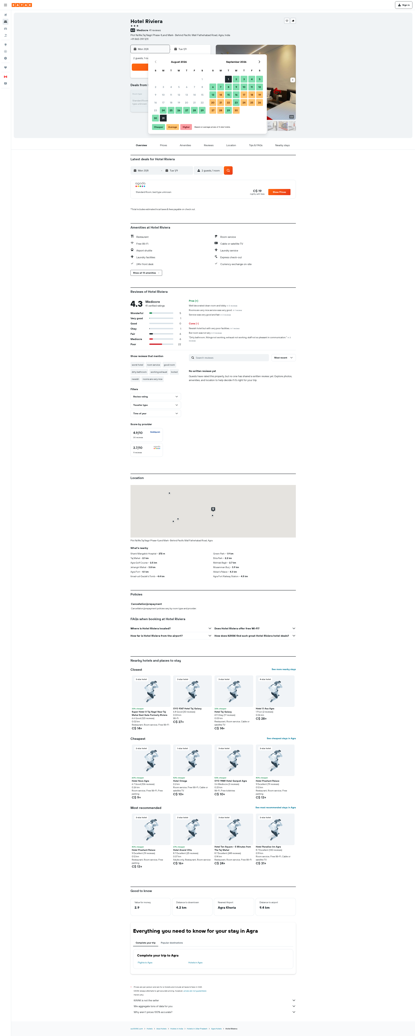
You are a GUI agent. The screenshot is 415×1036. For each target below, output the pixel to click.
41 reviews (155, 30)
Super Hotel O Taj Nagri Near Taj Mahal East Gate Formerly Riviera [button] (149, 713)
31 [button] (163, 118)
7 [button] (194, 87)
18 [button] (171, 102)
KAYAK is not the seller (146, 1000)
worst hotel (137, 364)
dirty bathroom (139, 371)
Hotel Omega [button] (180, 780)
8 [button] (202, 87)
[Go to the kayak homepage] (22, 5)
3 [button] (163, 87)
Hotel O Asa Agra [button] (265, 708)
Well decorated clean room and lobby (213, 305)
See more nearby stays (284, 669)
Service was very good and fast (210, 314)
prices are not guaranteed (195, 991)
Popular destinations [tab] (172, 942)
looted (174, 371)
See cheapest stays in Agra (281, 738)
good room (169, 364)
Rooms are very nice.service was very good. (215, 310)
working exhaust (159, 371)
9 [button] (155, 94)
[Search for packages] (5, 35)
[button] (5, 5)
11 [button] (171, 94)
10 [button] (163, 94)
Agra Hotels (216, 1028)
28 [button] (194, 110)
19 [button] (179, 102)
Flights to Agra (145, 962)
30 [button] (155, 118)
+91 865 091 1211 (139, 39)
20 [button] (186, 102)
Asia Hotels (161, 1028)
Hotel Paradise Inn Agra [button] (268, 846)
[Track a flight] (5, 51)
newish (135, 379)
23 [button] (155, 110)
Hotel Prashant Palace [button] (267, 780)
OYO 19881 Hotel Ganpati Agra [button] (230, 780)
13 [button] (186, 94)
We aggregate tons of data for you (153, 1006)
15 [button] (202, 94)
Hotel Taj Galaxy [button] (223, 711)
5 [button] (179, 87)
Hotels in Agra (195, 962)
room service (153, 364)
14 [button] (194, 94)
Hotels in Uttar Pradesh (197, 1028)
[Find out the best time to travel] (5, 58)
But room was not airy (205, 332)
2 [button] (155, 87)
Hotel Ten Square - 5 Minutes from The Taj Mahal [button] (232, 848)
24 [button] (163, 110)
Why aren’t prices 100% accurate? (153, 1012)
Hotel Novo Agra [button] (140, 780)
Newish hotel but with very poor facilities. (214, 328)
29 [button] (202, 110)
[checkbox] (146, 435)
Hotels (150, 1028)
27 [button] (186, 110)
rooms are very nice (152, 379)
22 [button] (202, 102)
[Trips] (5, 67)
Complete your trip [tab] (146, 942)
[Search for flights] (5, 15)
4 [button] (171, 87)
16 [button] (155, 102)
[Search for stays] (5, 21)
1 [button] (202, 79)
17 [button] (163, 102)
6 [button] (186, 87)
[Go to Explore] (5, 44)
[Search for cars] (5, 28)
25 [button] (171, 110)
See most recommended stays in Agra (275, 807)
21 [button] (194, 102)
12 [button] (179, 94)
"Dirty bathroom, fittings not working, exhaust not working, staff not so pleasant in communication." (240, 339)
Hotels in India (176, 1028)
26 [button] (178, 110)
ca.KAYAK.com (136, 1028)
